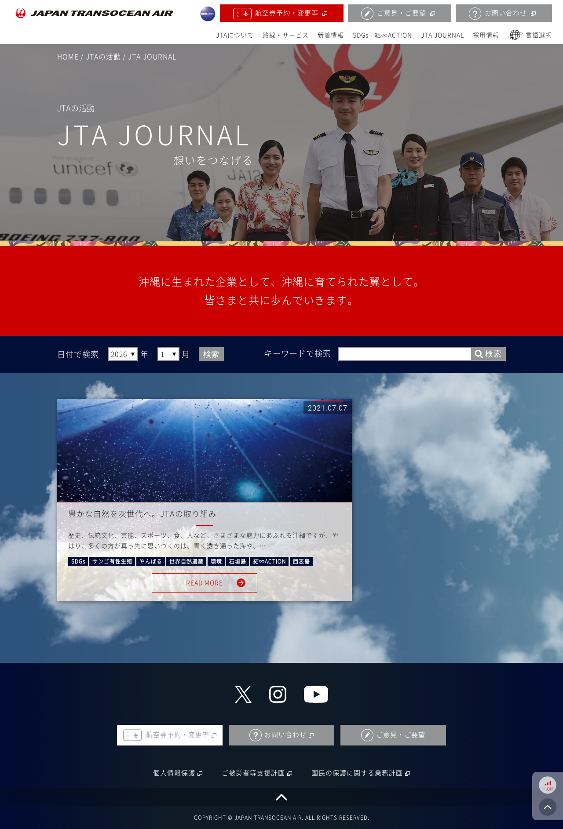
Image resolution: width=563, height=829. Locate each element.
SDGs (78, 561)
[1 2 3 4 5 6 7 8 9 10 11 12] (168, 354)
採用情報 (486, 35)
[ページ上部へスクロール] (281, 797)
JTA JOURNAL (442, 35)
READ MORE (204, 583)
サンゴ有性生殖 (112, 561)
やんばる (150, 561)
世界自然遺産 (186, 561)
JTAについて (235, 35)
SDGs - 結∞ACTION (382, 35)
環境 (216, 561)
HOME (68, 56)
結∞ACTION (269, 561)
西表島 (301, 561)
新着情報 (331, 35)
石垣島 (237, 561)
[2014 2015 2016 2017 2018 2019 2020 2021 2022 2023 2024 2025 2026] (123, 354)
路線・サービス (286, 35)
